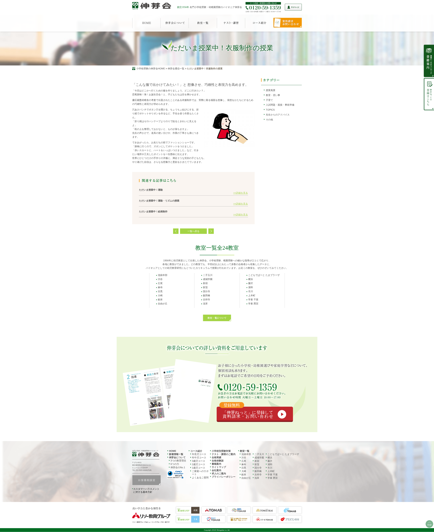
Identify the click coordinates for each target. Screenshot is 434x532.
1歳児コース (198, 467)
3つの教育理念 (178, 460)
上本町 (251, 295)
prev (176, 231)
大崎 (160, 295)
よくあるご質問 (200, 477)
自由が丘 (162, 303)
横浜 (250, 279)
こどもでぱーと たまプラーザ (264, 275)
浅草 (205, 303)
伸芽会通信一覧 (176, 68)
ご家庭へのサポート (200, 473)
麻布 (160, 287)
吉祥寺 (206, 299)
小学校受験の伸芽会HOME (150, 68)
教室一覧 (244, 451)
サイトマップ (219, 467)
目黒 (160, 291)
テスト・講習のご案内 (223, 454)
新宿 (205, 283)
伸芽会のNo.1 (178, 467)
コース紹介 (196, 451)
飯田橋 (206, 295)
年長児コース (199, 454)
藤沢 (250, 283)
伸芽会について (177, 457)
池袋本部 (162, 275)
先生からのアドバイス (278, 114)
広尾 (160, 283)
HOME (172, 451)
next (211, 231)
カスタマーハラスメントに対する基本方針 (146, 490)
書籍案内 (216, 463)
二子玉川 (207, 275)
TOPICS (270, 109)
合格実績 (216, 457)
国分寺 (206, 291)
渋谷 (160, 279)
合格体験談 (218, 460)
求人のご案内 (219, 473)
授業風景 (270, 90)
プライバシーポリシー (223, 476)
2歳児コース (198, 464)
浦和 (250, 287)
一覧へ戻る (193, 231)
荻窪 (205, 287)
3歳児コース (198, 461)
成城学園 (207, 279)
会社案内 (216, 470)
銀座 (160, 299)
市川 (250, 291)
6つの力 (175, 464)
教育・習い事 (273, 95)
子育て (269, 100)
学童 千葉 (253, 299)
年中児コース (199, 457)
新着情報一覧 (176, 454)
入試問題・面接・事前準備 (280, 104)
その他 (269, 119)
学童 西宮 (253, 303)
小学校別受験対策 (221, 451)
